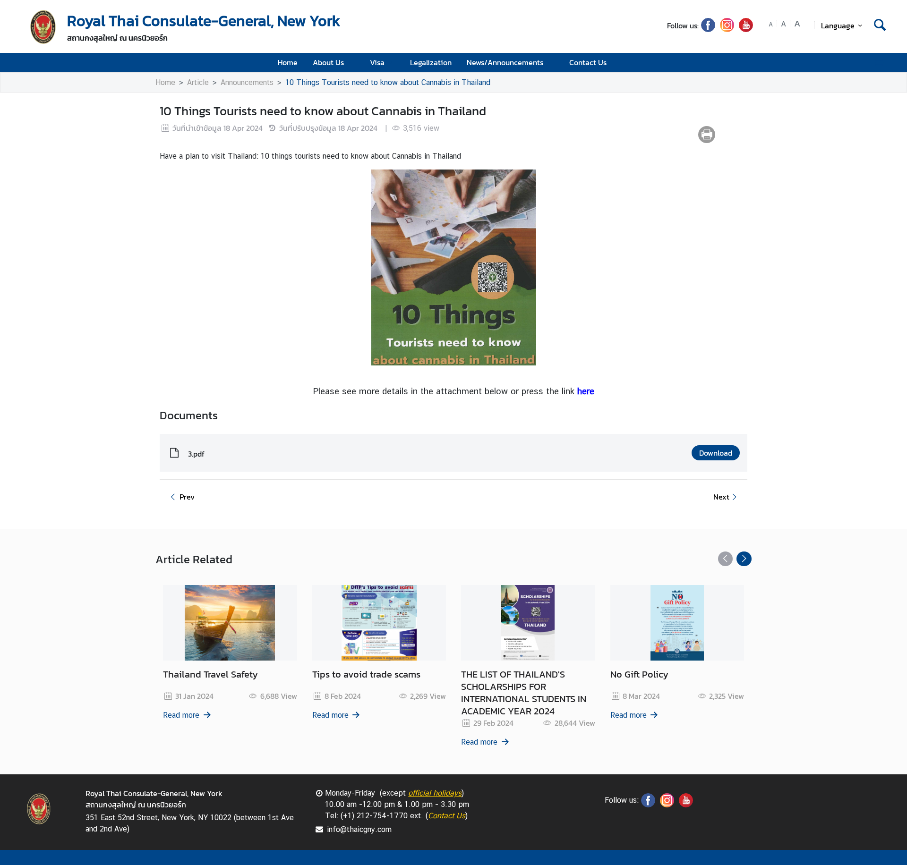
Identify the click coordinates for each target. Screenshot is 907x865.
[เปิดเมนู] (879, 62)
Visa (377, 62)
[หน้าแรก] (42, 26)
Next (721, 496)
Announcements (247, 82)
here (585, 391)
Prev (187, 496)
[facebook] (708, 29)
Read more (181, 715)
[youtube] (745, 29)
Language (838, 25)
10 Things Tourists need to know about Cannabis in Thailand (387, 82)
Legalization (431, 62)
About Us (328, 62)
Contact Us (588, 62)
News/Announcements (505, 62)
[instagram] (727, 29)
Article (198, 82)
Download (715, 452)
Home (288, 62)
